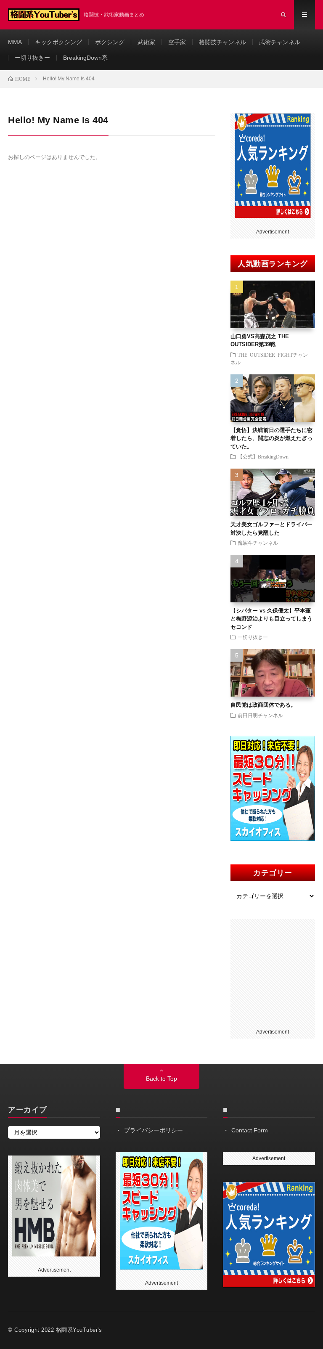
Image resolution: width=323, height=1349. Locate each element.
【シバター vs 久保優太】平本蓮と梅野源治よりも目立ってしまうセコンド (271, 618)
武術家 (146, 42)
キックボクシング (58, 42)
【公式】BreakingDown (263, 456)
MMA (15, 42)
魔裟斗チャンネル (258, 542)
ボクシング (109, 42)
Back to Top (161, 1078)
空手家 (177, 42)
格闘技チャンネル (222, 42)
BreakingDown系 (85, 57)
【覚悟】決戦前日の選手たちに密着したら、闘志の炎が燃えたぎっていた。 (271, 438)
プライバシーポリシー (153, 1130)
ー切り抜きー (32, 57)
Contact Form (249, 1130)
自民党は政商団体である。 (263, 705)
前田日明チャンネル (260, 715)
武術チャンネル (279, 42)
